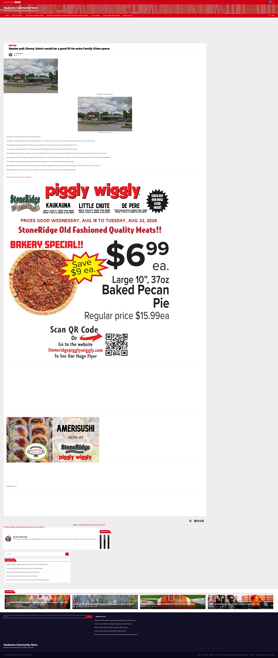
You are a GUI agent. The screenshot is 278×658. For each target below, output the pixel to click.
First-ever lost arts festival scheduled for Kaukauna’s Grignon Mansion (24, 568)
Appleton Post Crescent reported (17, 145)
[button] (270, 15)
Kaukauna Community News (20, 7)
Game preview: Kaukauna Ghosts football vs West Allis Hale (22, 576)
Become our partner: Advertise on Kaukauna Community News (67, 15)
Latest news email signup (111, 15)
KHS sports (9, 600)
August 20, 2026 (215, 606)
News (15, 45)
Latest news (95, 15)
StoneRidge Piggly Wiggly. (24, 177)
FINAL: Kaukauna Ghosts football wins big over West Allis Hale (22, 572)
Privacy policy (128, 15)
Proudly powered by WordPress (10, 654)
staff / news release (92, 606)
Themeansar (28, 654)
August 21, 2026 (12, 606)
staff (155, 606)
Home (7, 15)
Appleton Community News (35, 15)
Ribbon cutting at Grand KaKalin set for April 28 (88, 525)
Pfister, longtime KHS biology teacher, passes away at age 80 (24, 527)
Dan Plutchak (19, 53)
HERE (73, 169)
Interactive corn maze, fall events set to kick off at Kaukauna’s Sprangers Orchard (27, 580)
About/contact (17, 15)
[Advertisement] (47, 32)
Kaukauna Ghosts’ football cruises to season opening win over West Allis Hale (26, 564)
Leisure (10, 45)
